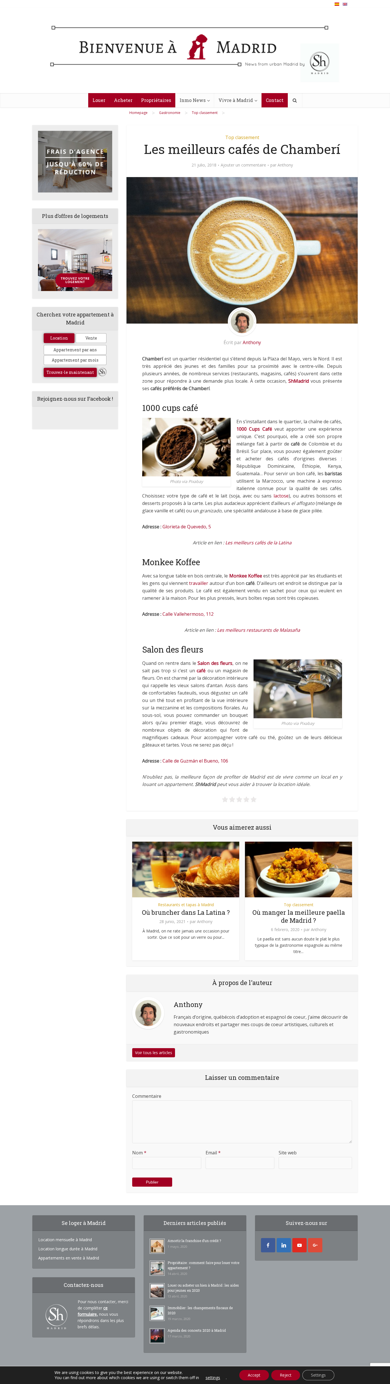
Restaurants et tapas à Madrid (186, 904)
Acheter (123, 100)
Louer (99, 100)
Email (213, 1153)
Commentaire (146, 1096)
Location (59, 338)
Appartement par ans (75, 349)
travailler (198, 583)
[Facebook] (268, 1245)
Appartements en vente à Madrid (68, 1258)
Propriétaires (156, 100)
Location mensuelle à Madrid (65, 1239)
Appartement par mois (75, 360)
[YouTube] (299, 1245)
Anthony (285, 165)
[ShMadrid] (195, 52)
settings (213, 1377)
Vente (91, 338)
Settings (318, 1375)
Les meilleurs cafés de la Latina (258, 542)
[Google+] (315, 1245)
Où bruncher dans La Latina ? (186, 912)
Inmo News (193, 100)
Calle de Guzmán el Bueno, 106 (195, 761)
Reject (286, 1375)
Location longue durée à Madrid (67, 1248)
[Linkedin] (284, 1245)
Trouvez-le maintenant (70, 372)
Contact (275, 100)
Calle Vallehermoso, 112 (188, 614)
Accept (254, 1375)
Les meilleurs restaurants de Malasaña (258, 630)
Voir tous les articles (153, 1052)
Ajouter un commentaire (243, 165)
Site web (288, 1153)
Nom (139, 1153)
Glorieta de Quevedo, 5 (186, 526)
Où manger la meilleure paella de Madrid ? (298, 916)
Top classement (242, 137)
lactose (281, 496)
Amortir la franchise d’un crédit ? (194, 1240)
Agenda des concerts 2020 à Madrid (197, 1330)
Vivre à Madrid (235, 100)
